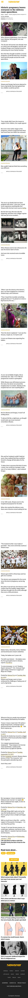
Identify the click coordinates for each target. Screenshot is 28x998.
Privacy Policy (22, 982)
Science (23, 974)
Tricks (14, 977)
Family (6, 14)
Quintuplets (10, 853)
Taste (9, 977)
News (17, 974)
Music (12, 974)
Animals (5, 970)
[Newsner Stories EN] (14, 2)
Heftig (24, 208)
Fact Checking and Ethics (14, 986)
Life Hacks (6, 974)
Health (17, 970)
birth (3, 853)
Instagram (8, 756)
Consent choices (14, 996)
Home (2, 14)
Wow (19, 977)
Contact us (12, 982)
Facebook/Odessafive (5, 81)
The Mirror (9, 662)
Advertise (5, 982)
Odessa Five (11, 675)
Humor (23, 970)
